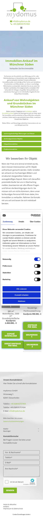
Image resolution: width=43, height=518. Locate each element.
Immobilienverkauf (8, 113)
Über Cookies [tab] (35, 221)
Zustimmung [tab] (8, 221)
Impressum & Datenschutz (13, 509)
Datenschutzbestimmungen (13, 421)
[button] (11, 335)
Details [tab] (21, 221)
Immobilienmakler (8, 82)
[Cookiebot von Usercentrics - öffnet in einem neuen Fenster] (30, 215)
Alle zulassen (21, 289)
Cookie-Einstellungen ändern (21, 514)
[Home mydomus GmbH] (21, 10)
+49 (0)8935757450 (18, 404)
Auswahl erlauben (21, 295)
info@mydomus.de (21, 21)
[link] (38, 428)
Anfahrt (6, 506)
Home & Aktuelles (9, 504)
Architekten (28, 111)
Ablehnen (21, 301)
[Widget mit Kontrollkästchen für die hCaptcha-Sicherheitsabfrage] (20, 482)
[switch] (37, 266)
